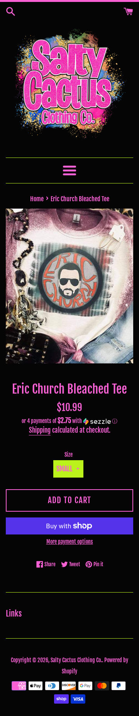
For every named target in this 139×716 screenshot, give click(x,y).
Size (68, 454)
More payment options (69, 541)
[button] (69, 421)
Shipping (40, 430)
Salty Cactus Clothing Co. (76, 660)
